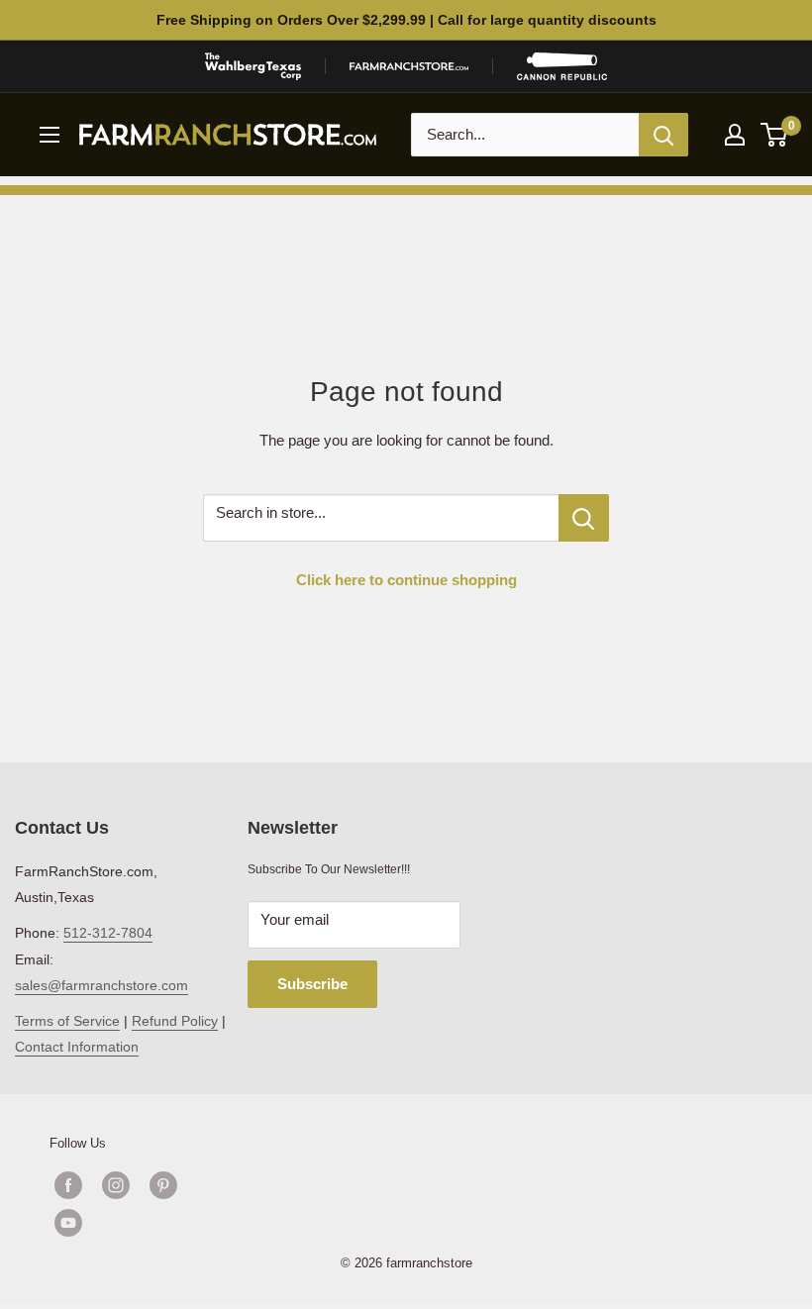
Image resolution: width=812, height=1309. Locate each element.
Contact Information (77, 1047)
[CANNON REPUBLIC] (561, 66)
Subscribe (312, 983)
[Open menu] (49, 135)
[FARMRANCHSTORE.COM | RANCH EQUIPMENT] (409, 66)
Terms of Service (67, 1021)
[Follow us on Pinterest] (163, 1185)
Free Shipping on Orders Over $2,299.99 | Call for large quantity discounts (406, 20)
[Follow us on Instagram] (116, 1185)
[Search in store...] (583, 518)
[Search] (663, 134)
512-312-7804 (107, 933)
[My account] (735, 135)
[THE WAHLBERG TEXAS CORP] (253, 66)
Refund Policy (175, 1021)
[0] (774, 135)
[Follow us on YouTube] (139, 1223)
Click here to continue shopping (406, 579)
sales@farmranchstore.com (101, 985)
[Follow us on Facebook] (68, 1185)
